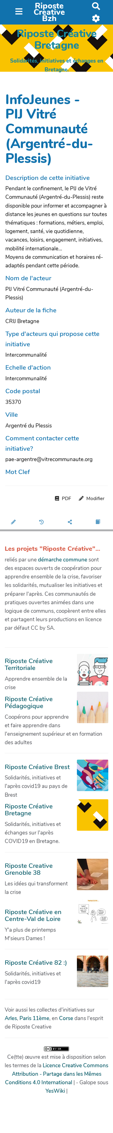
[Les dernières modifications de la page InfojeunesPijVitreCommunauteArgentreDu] (42, 522)
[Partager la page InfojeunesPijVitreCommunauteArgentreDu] (70, 522)
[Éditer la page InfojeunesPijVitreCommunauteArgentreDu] (14, 522)
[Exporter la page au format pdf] (99, 522)
